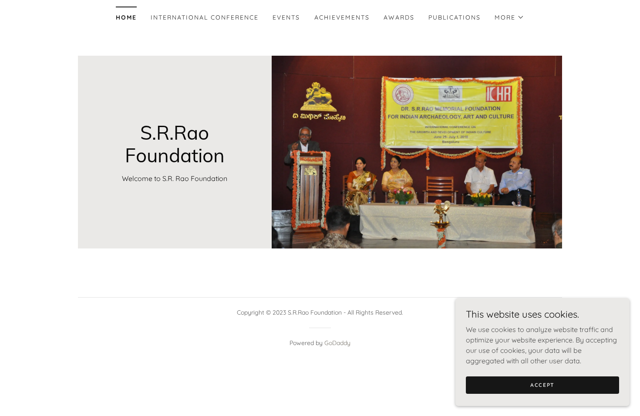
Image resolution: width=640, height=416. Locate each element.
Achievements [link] (342, 17)
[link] (174, 159)
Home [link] (126, 17)
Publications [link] (454, 17)
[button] (509, 17)
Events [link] (286, 17)
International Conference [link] (205, 17)
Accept (542, 385)
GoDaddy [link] (337, 343)
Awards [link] (399, 17)
